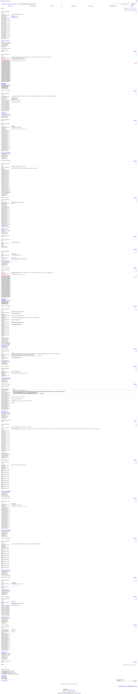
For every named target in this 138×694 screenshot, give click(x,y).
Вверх (136, 686)
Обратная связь (122, 686)
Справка (52, 5)
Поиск (132, 5)
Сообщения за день (112, 5)
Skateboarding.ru (14, 603)
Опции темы (126, 9)
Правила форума (4, 680)
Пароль (125, 4)
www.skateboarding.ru (130, 686)
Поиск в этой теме (133, 9)
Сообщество (73, 5)
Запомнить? (134, 3)
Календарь (91, 5)
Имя (124, 3)
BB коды (3, 675)
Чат (61, 5)
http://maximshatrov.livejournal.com (17, 322)
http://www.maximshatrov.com (16, 324)
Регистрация (10, 5)
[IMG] (2, 677)
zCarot (79, 693)
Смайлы (2, 676)
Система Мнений (33, 5)
